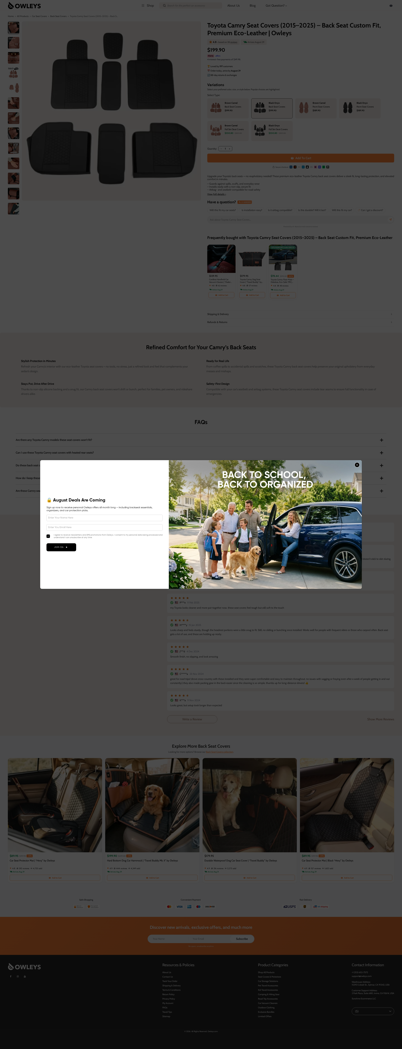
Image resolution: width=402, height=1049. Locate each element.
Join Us (58, 547)
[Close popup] (357, 465)
